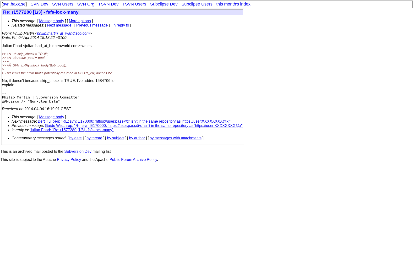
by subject (115, 138)
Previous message (92, 25)
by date (75, 138)
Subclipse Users (196, 4)
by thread (94, 138)
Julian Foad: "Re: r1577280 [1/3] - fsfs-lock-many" (72, 130)
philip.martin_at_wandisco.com (63, 33)
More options (80, 21)
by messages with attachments (175, 138)
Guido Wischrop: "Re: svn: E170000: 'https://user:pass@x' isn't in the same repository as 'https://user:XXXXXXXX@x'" (144, 126)
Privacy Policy (69, 160)
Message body (51, 21)
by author (137, 138)
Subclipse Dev (164, 4)
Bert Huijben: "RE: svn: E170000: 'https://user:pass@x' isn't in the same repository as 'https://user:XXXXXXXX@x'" (134, 121)
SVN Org (85, 4)
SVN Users (62, 4)
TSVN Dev (108, 4)
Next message (59, 25)
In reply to (121, 25)
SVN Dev (39, 4)
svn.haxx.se (14, 4)
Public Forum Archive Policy (133, 160)
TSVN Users (134, 4)
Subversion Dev (78, 151)
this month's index (233, 4)
